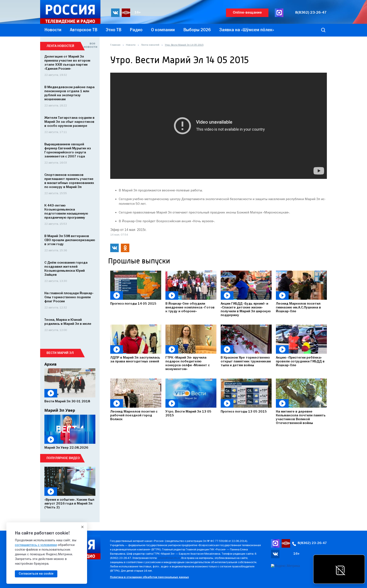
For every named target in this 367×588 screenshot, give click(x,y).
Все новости (89, 45)
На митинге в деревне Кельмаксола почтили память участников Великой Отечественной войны (301, 417)
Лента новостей (150, 45)
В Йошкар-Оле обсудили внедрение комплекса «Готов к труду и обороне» (190, 307)
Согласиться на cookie (36, 573)
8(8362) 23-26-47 (311, 12)
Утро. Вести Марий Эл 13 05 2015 (188, 413)
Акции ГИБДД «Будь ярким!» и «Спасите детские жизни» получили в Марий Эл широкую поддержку (246, 309)
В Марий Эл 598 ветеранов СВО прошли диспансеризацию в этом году (69, 240)
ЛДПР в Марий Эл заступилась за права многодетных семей (135, 359)
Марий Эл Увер (59, 410)
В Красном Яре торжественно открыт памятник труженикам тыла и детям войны (246, 361)
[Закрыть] (82, 527)
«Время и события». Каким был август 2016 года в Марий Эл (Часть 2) (69, 503)
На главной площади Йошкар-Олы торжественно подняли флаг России (69, 297)
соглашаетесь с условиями (36, 545)
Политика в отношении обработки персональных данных (149, 577)
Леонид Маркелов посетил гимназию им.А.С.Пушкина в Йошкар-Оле (298, 307)
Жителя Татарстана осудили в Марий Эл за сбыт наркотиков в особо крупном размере (69, 121)
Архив (50, 364)
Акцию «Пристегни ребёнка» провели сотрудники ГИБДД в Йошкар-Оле (300, 361)
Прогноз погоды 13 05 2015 (244, 411)
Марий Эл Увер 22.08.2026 (66, 447)
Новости (131, 45)
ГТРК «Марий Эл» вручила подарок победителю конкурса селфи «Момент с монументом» (187, 363)
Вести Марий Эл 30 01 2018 (67, 401)
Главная (115, 45)
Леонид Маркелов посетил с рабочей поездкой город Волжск (133, 415)
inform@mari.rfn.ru (169, 558)
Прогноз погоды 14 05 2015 (133, 303)
